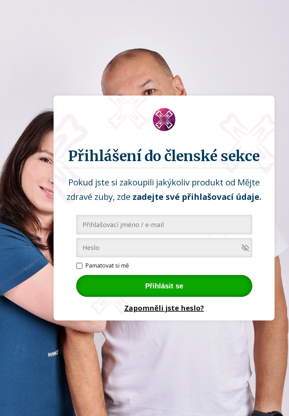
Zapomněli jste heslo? (164, 308)
